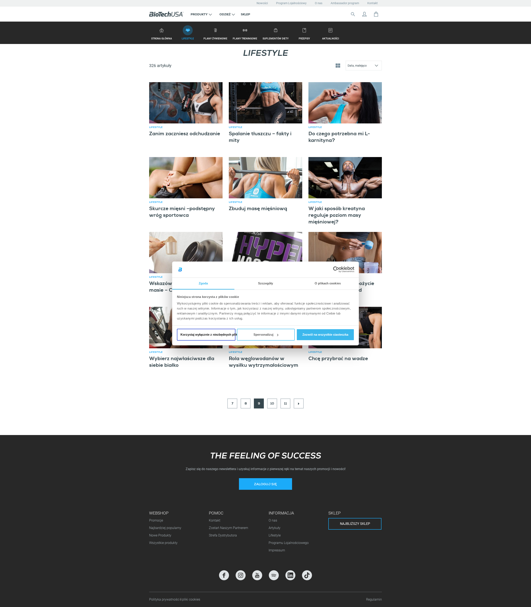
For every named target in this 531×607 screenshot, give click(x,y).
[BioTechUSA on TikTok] (307, 575)
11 (285, 404)
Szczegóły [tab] (265, 283)
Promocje (156, 520)
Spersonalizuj (263, 334)
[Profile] (364, 14)
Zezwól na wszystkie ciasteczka (325, 334)
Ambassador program (345, 3)
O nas (318, 3)
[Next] (298, 403)
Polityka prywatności (164, 599)
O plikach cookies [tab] (328, 283)
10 (272, 404)
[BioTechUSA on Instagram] (241, 575)
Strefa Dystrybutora (223, 535)
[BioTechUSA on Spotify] (274, 575)
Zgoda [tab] (203, 283)
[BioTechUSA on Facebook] (224, 575)
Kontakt (372, 3)
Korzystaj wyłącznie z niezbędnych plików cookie (207, 334)
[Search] (352, 14)
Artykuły (274, 528)
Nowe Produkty (160, 535)
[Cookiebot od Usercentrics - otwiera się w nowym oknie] (336, 269)
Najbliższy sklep (355, 524)
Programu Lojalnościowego (289, 543)
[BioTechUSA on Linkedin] (290, 575)
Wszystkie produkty (163, 543)
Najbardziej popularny (165, 528)
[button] (201, 14)
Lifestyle (275, 535)
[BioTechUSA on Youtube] (257, 575)
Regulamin (374, 599)
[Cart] (376, 14)
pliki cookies (191, 599)
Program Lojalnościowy (291, 3)
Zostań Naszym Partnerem (228, 528)
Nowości (262, 3)
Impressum (277, 550)
